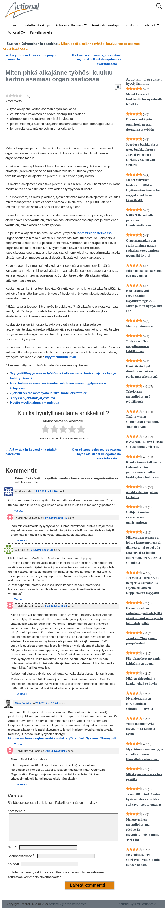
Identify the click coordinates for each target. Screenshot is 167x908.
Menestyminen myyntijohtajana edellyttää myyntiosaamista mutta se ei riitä (143, 829)
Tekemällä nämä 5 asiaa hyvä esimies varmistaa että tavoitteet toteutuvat (143, 799)
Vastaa (19, 510)
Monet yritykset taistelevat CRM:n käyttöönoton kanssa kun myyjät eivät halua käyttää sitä (143, 190)
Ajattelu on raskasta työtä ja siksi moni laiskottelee (48, 393)
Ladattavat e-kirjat (37, 25)
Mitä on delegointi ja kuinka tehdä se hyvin (141, 681)
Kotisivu (13, 864)
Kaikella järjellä (41, 32)
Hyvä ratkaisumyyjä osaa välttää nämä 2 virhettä (144, 444)
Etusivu (13, 25)
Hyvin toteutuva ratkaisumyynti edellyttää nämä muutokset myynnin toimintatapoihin (144, 615)
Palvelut (149, 25)
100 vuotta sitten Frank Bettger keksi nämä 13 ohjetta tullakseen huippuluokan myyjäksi (142, 585)
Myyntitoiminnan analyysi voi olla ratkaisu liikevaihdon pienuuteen (144, 754)
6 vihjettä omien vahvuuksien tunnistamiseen (137, 517)
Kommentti (16, 811)
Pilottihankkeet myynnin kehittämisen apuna (143, 661)
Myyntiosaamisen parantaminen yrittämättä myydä (139, 703)
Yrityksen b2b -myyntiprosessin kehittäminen (137, 346)
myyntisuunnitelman (60, 357)
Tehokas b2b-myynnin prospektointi (141, 640)
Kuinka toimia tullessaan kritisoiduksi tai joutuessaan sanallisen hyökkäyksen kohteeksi (143, 469)
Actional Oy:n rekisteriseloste (67, 904)
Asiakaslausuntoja (105, 25)
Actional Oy (16, 32)
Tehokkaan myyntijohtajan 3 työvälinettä (138, 396)
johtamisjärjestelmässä (94, 233)
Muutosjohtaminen (139, 326)
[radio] (45, 430)
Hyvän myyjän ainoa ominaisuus (34, 402)
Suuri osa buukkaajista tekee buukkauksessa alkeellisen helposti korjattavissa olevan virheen (142, 154)
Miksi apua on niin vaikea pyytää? (144, 776)
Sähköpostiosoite (21, 856)
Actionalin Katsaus (69, 25)
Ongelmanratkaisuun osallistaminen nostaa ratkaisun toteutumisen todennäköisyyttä (142, 248)
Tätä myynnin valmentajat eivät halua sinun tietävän (143, 421)
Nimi (12, 847)
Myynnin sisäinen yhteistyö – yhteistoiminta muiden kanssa (144, 860)
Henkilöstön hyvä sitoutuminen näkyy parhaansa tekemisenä (142, 371)
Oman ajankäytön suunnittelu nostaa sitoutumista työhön (140, 124)
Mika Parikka (23, 703)
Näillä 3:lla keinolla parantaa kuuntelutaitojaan (140, 220)
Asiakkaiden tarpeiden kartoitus (142, 494)
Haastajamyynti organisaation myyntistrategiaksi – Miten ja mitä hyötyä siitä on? (144, 301)
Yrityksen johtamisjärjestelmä (32, 398)
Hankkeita (130, 25)
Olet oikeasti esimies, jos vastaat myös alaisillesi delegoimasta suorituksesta (96, 60)
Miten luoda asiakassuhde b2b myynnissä (144, 273)
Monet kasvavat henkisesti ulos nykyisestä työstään (144, 99)
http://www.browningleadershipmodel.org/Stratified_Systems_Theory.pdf (62, 738)
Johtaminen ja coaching (40, 43)
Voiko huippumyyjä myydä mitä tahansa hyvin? (140, 729)
